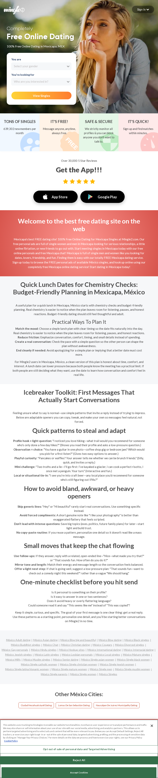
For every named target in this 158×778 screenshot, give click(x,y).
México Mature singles (136, 654)
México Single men (101, 669)
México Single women (83, 674)
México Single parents (54, 674)
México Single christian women (78, 664)
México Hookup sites (72, 649)
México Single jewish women (117, 664)
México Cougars (102, 644)
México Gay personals (15, 649)
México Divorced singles (129, 644)
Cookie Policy (11, 741)
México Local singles (108, 654)
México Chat (50, 644)
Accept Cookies (79, 772)
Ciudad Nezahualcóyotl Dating (36, 705)
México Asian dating (45, 640)
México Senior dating (65, 659)
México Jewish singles (18, 654)
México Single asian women (97, 659)
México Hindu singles (43, 649)
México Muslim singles (37, 659)
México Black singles (136, 640)
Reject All (79, 760)
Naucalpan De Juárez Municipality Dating (116, 705)
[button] (143, 9)
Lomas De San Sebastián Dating (74, 705)
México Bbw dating (110, 640)
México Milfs (13, 659)
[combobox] (41, 66)
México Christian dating (75, 644)
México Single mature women (69, 669)
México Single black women (133, 659)
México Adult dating (18, 640)
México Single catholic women (39, 664)
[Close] (152, 726)
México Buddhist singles (25, 644)
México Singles (108, 674)
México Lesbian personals (77, 654)
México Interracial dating (139, 649)
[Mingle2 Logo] (14, 9)
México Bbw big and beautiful (78, 640)
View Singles (41, 95)
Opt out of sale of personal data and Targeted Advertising (79, 749)
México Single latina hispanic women (27, 669)
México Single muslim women (132, 669)
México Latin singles (47, 654)
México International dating (104, 649)
